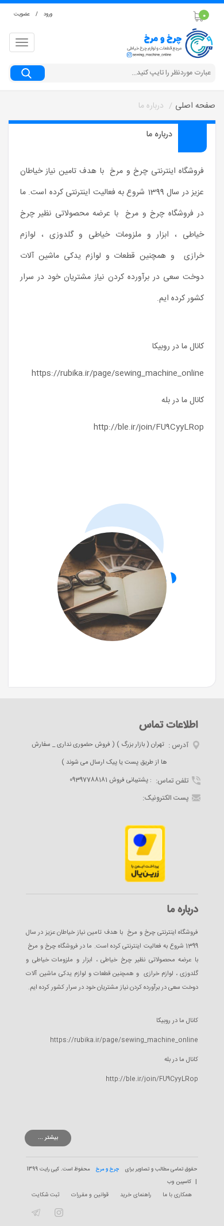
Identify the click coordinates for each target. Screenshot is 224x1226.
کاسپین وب (179, 1182)
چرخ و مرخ (107, 1169)
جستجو (30, 73)
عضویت (22, 14)
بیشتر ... (48, 1137)
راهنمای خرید (135, 1195)
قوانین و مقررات (90, 1195)
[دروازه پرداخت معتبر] (145, 853)
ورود (48, 14)
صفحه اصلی (195, 106)
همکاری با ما (177, 1195)
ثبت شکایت (46, 1195)
